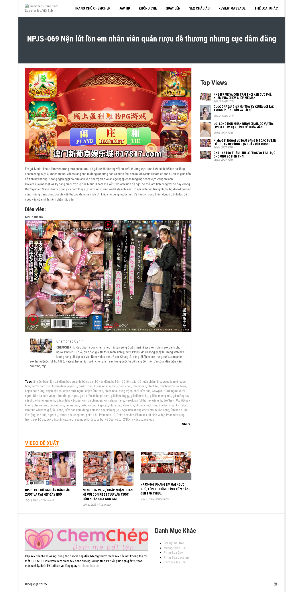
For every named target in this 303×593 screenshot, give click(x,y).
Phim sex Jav (125, 415)
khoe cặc (115, 405)
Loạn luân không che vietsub (138, 410)
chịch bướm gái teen (173, 386)
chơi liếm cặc (142, 391)
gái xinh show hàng (111, 400)
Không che (148, 8)
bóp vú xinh (73, 382)
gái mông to (180, 396)
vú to (118, 420)
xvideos (137, 420)
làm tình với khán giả (38, 410)
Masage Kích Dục (175, 548)
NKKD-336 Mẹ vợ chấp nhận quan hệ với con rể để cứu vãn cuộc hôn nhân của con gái (108, 494)
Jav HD (124, 8)
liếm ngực (112, 410)
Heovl (129, 400)
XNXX (126, 420)
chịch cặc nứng (34, 391)
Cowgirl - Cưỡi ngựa (165, 391)
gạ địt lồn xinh (89, 396)
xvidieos (149, 420)
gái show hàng (34, 400)
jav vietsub (72, 405)
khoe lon (128, 405)
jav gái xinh (155, 400)
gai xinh (50, 400)
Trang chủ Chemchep (92, 8)
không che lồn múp (162, 405)
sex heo (68, 420)
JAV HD (180, 400)
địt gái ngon (70, 396)
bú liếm (115, 382)
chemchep (139, 386)
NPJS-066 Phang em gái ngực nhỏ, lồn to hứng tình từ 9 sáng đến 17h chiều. (165, 489)
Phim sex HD (107, 415)
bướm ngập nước (105, 386)
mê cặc (41, 415)
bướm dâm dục (41, 386)
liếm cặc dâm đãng (77, 410)
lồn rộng (30, 415)
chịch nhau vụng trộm (118, 391)
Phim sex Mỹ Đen (175, 562)
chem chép (124, 386)
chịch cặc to (54, 391)
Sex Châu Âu (199, 8)
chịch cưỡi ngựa (73, 391)
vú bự (100, 420)
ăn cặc (37, 382)
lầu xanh (58, 410)
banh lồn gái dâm (54, 382)
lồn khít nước (179, 410)
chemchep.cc (90, 566)
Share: (186, 424)
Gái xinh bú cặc (66, 400)
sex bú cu (39, 420)
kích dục (181, 405)
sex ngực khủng (85, 420)
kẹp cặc (103, 405)
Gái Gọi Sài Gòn (174, 543)
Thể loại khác (266, 8)
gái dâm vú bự (139, 396)
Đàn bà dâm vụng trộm (47, 396)
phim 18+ (92, 415)
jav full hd (140, 400)
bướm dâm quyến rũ (64, 386)
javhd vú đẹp (88, 405)
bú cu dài (88, 382)
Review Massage (232, 8)
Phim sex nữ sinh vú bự (150, 415)
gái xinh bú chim (87, 400)
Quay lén (173, 8)
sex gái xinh (54, 420)
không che (142, 405)
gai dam (104, 396)
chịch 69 (153, 386)
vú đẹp (109, 420)
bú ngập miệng (172, 382)
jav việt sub (57, 405)
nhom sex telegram (72, 415)
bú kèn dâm (102, 382)
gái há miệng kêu (160, 396)
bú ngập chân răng (149, 382)
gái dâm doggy (120, 396)
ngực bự (53, 415)
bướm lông (85, 386)
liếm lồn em (97, 410)
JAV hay (168, 400)
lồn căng (163, 410)
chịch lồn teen (94, 391)
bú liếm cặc (129, 382)
